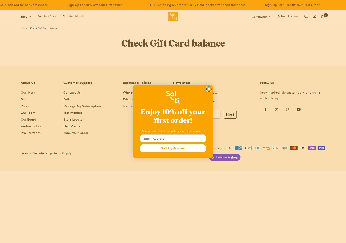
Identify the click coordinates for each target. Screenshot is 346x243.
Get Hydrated (173, 148)
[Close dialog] (208, 89)
